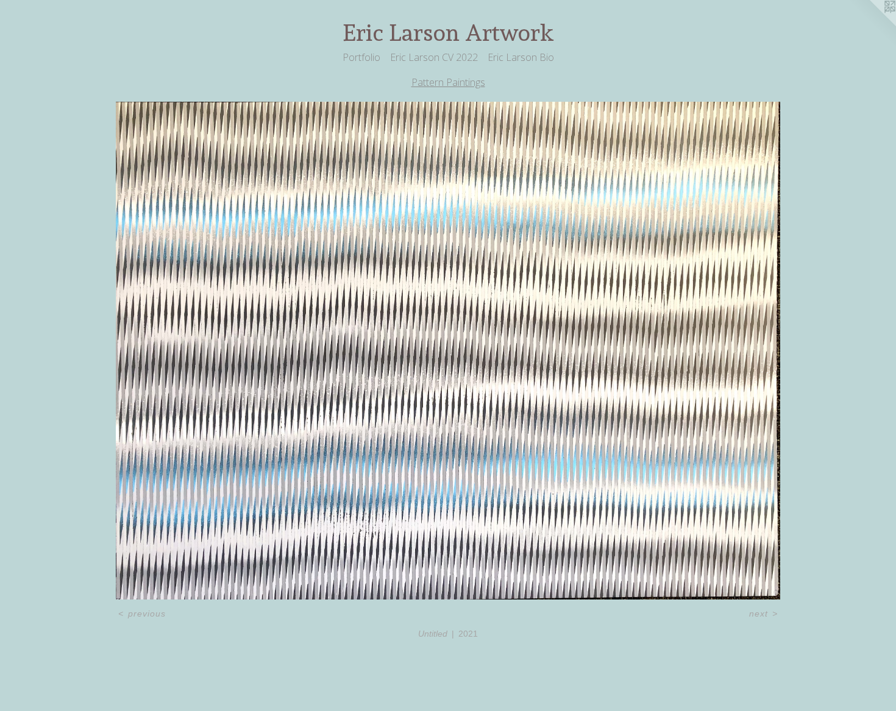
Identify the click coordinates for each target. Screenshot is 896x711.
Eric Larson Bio (521, 57)
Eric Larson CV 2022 (434, 57)
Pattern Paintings (448, 82)
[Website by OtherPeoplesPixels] (871, 24)
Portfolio (361, 57)
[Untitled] (448, 351)
